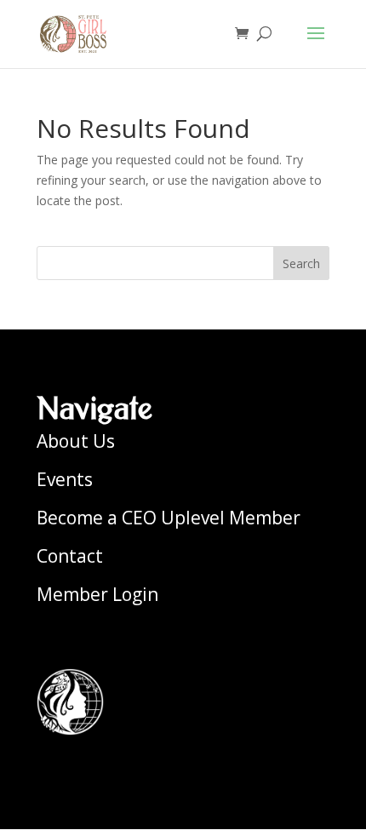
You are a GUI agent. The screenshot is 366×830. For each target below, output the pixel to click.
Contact (70, 556)
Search (301, 263)
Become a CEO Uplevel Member (168, 517)
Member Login (97, 594)
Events (65, 479)
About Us (76, 441)
